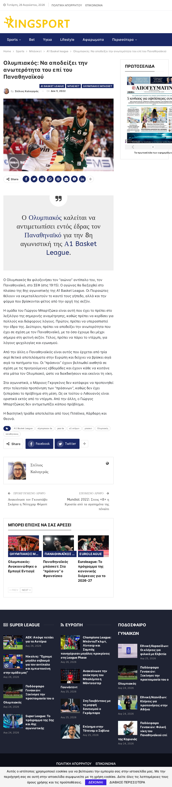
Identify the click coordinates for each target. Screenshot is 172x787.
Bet (32, 39)
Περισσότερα (123, 39)
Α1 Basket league (52, 86)
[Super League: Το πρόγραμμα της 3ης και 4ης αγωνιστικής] (13, 721)
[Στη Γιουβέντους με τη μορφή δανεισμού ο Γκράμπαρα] (70, 706)
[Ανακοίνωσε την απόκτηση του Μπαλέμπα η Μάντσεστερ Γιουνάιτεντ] (70, 676)
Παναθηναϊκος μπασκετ (61, 554)
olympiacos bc (45, 428)
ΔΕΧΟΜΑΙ (95, 782)
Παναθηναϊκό (42, 235)
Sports (12, 39)
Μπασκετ (73, 86)
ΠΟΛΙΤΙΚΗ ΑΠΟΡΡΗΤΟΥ (67, 5)
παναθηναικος (12, 434)
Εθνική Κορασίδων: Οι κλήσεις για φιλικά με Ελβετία (154, 650)
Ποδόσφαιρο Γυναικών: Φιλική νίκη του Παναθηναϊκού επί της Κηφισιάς (142, 731)
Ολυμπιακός (45, 218)
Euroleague (91, 554)
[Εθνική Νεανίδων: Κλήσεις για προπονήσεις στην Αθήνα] (127, 702)
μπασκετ (88, 428)
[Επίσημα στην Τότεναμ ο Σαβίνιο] (70, 731)
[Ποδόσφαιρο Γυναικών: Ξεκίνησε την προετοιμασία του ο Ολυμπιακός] (13, 691)
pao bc (60, 428)
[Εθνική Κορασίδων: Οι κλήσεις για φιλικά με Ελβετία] (127, 651)
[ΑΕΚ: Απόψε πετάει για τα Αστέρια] (13, 642)
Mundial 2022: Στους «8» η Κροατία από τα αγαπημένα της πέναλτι (87, 504)
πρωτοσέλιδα (145, 152)
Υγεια (47, 39)
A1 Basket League (23, 428)
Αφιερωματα (93, 39)
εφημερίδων (165, 152)
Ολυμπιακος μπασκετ (97, 86)
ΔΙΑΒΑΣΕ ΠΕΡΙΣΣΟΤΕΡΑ (127, 782)
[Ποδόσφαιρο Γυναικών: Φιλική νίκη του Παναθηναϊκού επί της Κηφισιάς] (127, 728)
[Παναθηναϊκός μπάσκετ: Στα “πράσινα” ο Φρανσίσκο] (58, 546)
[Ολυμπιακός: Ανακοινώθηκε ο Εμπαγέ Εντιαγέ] (23, 546)
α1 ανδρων (74, 428)
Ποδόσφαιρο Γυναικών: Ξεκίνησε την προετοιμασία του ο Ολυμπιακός (28, 694)
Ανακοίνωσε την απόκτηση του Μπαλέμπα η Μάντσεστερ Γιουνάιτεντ (84, 679)
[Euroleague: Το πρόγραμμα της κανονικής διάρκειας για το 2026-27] (93, 546)
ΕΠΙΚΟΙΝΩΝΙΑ (94, 5)
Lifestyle (67, 39)
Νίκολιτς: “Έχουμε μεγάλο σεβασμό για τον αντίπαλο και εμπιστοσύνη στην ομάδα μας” (27, 664)
